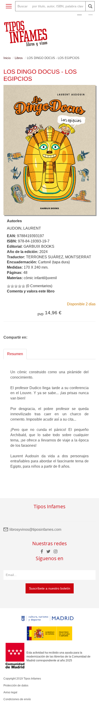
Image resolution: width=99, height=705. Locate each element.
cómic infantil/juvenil (40, 278)
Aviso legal (10, 692)
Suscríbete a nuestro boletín (49, 588)
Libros (19, 58)
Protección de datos (15, 685)
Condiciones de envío (17, 699)
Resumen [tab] (15, 354)
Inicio (7, 58)
